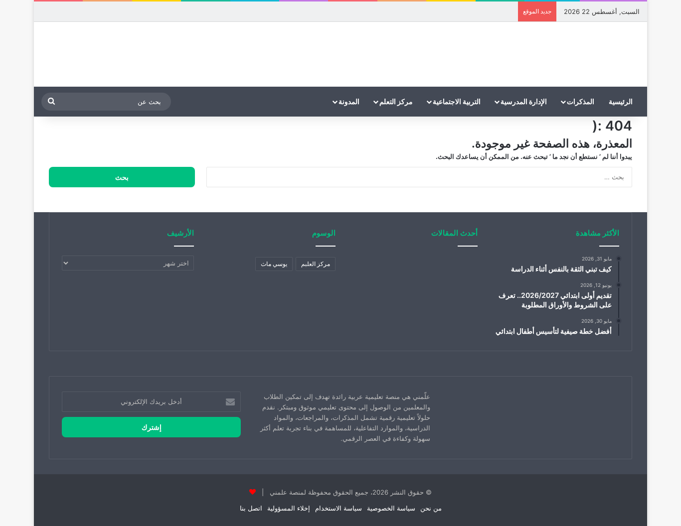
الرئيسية (621, 101)
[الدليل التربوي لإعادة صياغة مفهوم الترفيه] (366, 271)
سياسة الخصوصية (391, 508)
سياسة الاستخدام (338, 508)
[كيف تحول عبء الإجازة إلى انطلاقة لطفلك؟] (457, 307)
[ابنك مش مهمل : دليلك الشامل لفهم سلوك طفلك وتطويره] (411, 271)
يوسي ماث (274, 263)
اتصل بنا (251, 508)
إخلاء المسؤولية (288, 508)
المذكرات (580, 101)
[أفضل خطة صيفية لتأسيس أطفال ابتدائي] (411, 307)
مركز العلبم (315, 263)
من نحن (431, 508)
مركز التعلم (396, 101)
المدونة (349, 101)
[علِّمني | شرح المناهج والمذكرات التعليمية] (602, 54)
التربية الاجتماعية (457, 101)
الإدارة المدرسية (524, 101)
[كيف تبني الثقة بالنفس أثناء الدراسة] (457, 271)
